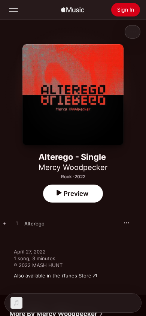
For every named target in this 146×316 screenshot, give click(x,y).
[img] (72, 9)
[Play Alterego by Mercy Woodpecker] (16, 223)
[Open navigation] (13, 9)
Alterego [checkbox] (34, 224)
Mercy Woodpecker (73, 167)
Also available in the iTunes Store (52, 276)
